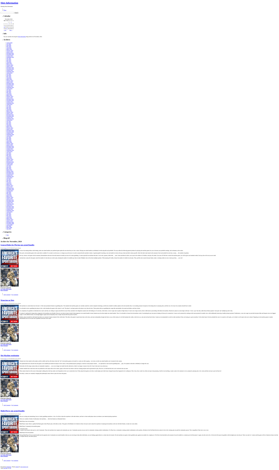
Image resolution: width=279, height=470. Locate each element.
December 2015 (10, 200)
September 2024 (10, 71)
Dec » (11, 30)
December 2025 (10, 53)
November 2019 (10, 147)
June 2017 (8, 180)
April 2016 (8, 194)
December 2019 (10, 146)
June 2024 (8, 75)
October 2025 (9, 55)
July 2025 (8, 58)
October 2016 (9, 190)
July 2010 (8, 213)
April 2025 (8, 62)
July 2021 (8, 121)
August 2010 (9, 211)
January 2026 (9, 52)
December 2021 (10, 114)
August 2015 (9, 205)
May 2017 (8, 181)
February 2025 (9, 65)
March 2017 (9, 184)
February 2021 (9, 128)
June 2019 (8, 154)
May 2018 (8, 168)
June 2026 (8, 45)
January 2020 (9, 145)
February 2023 (9, 96)
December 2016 (10, 188)
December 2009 (10, 222)
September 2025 (10, 57)
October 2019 (9, 149)
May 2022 (8, 108)
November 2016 (10, 189)
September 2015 (10, 204)
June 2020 (8, 138)
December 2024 (10, 67)
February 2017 (9, 185)
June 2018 (8, 167)
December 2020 (10, 130)
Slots (7, 235)
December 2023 (10, 83)
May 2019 (8, 155)
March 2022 (9, 111)
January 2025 (9, 66)
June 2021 (8, 122)
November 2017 (10, 173)
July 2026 (8, 44)
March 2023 (9, 95)
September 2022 (10, 103)
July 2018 (8, 166)
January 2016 (9, 198)
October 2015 (9, 202)
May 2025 (8, 61)
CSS (10, 468)
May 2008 (8, 226)
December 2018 (10, 162)
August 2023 (9, 88)
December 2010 (10, 206)
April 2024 (8, 78)
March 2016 (9, 196)
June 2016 (8, 192)
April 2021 (8, 125)
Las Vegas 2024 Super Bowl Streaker (6, 289)
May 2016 (8, 193)
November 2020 (10, 131)
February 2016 (9, 197)
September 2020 (10, 134)
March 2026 (9, 49)
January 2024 (9, 82)
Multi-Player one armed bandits (13, 411)
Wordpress (8, 466)
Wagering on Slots (7, 300)
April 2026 (8, 48)
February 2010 (9, 219)
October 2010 (9, 209)
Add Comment (6, 294)
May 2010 (8, 215)
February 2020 (9, 143)
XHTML (5, 468)
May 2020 (8, 139)
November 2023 (10, 84)
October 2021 (9, 117)
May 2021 (8, 124)
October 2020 (9, 133)
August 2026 (9, 42)
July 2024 (8, 74)
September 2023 (10, 87)
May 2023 (8, 92)
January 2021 (9, 129)
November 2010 (10, 207)
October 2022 (9, 101)
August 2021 (9, 120)
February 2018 (9, 171)
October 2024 (9, 70)
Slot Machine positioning (10, 355)
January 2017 (9, 187)
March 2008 (9, 227)
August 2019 (9, 151)
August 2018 (9, 164)
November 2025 (10, 54)
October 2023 (9, 86)
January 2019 (9, 160)
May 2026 (8, 46)
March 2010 (9, 218)
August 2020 (9, 135)
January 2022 (9, 113)
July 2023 (8, 90)
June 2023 (8, 91)
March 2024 (9, 79)
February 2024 (9, 80)
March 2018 (9, 169)
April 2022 (8, 109)
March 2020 (9, 142)
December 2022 (10, 99)
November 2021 (10, 116)
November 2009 (10, 223)
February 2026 (9, 50)
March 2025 (9, 63)
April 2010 (8, 217)
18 (4, 27)
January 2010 (9, 221)
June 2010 (8, 214)
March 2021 (9, 126)
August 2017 (9, 177)
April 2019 (8, 156)
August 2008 (9, 225)
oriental (17, 466)
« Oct (5, 30)
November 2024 (10, 69)
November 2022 (10, 100)
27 (7, 28)
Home (4, 10)
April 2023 (8, 93)
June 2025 (8, 59)
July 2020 (8, 137)
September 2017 (10, 176)
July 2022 (8, 105)
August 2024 (9, 73)
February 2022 (9, 112)
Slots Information (9, 3)
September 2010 (10, 210)
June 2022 (8, 107)
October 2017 (9, 175)
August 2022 (9, 104)
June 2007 (8, 228)
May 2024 (8, 76)
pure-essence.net (24, 466)
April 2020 (8, 141)
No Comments (14, 294)
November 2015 (10, 201)
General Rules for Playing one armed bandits (17, 245)
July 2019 (8, 152)
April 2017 (8, 183)
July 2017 (8, 179)
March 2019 (9, 158)
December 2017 (10, 172)
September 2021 (10, 118)
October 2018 (9, 163)
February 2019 (9, 159)
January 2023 (9, 97)
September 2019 (10, 150)
